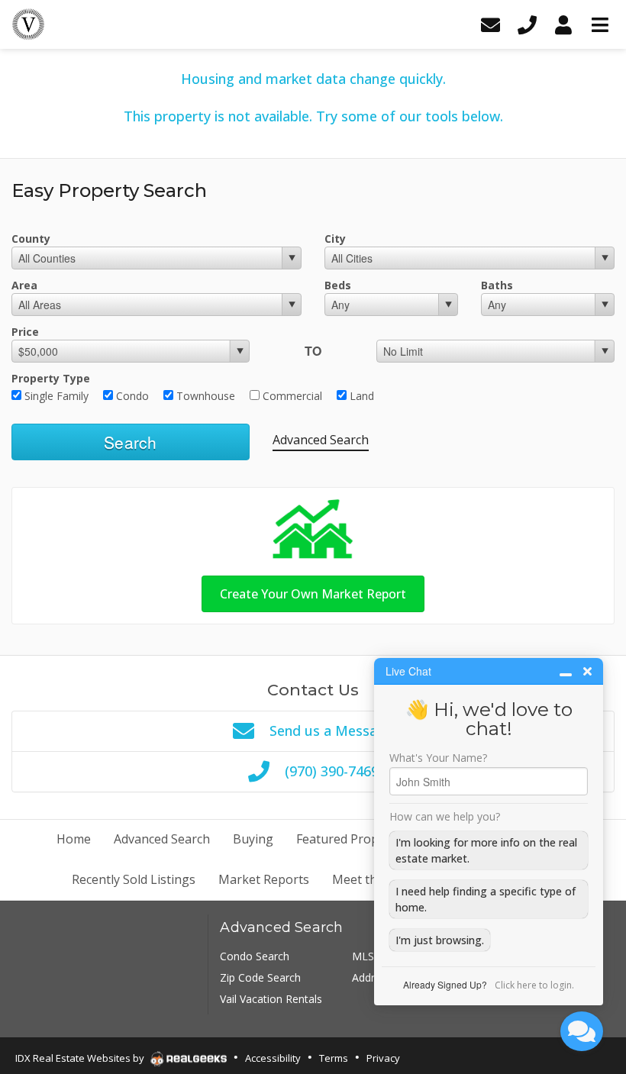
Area (24, 285)
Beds (337, 285)
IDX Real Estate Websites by (81, 1058)
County (30, 238)
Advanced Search (321, 439)
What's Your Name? (438, 758)
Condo (131, 396)
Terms (333, 1058)
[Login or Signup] (563, 24)
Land (360, 396)
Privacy (383, 1058)
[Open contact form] (490, 24)
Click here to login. (534, 985)
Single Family (55, 396)
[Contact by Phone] (526, 24)
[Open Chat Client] (581, 1031)
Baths (497, 285)
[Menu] (600, 24)
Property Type (50, 378)
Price (25, 331)
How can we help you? (444, 816)
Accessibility (273, 1058)
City (335, 238)
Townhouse (204, 396)
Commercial (291, 396)
